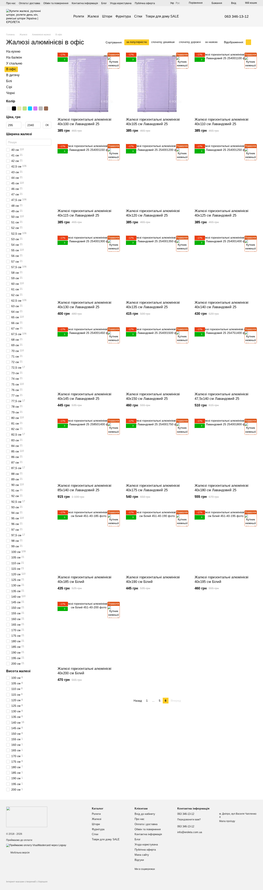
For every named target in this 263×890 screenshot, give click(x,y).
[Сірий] (40, 108)
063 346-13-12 (237, 16)
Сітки (138, 16)
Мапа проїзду (227, 821)
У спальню (14, 63)
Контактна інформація (85, 3)
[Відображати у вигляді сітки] (248, 42)
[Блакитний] (30, 108)
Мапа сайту (142, 854)
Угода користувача (121, 3)
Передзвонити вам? (189, 819)
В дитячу (13, 75)
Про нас (11, 3)
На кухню (13, 51)
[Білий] (8, 108)
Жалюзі (93, 16)
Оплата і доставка (29, 3)
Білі (9, 81)
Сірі (9, 87)
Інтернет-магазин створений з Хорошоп (26, 881)
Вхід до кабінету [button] (145, 813)
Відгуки (139, 859)
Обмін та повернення (55, 3)
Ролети (78, 16)
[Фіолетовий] (35, 108)
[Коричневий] (46, 108)
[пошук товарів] (186, 16)
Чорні (10, 93)
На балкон (14, 57)
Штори (107, 16)
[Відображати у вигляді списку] (254, 42)
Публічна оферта (145, 3)
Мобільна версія (20, 852)
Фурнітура (123, 16)
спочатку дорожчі (190, 42)
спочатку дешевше (163, 42)
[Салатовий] (24, 108)
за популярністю (136, 42)
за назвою (211, 42)
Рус (178, 3)
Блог (104, 3)
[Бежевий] (19, 108)
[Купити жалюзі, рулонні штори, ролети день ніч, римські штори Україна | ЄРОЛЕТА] (26, 816)
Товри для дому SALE (162, 16)
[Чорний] (14, 108)
